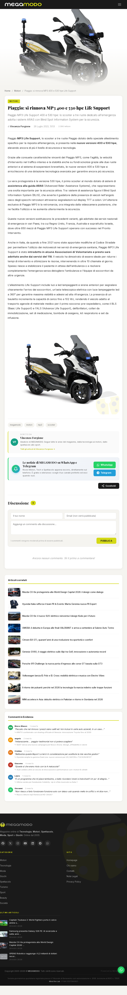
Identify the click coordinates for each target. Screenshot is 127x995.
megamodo (15, 425)
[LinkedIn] (33, 843)
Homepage (72, 860)
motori (29, 425)
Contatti (70, 871)
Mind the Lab (54, 981)
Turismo (4, 887)
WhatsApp (107, 464)
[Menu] (119, 4)
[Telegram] (40, 843)
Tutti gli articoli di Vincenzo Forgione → (37, 449)
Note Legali (72, 876)
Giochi (3, 876)
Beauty (3, 898)
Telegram (106, 472)
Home (7, 91)
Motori (17, 91)
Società (4, 903)
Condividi (111, 486)
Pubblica (106, 540)
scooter (51, 425)
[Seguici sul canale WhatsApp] (121, 969)
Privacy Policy (74, 881)
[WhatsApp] (47, 843)
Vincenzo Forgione (20, 126)
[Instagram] (18, 843)
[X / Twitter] (10, 843)
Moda (3, 871)
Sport (2, 892)
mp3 (40, 425)
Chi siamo (71, 865)
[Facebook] (3, 843)
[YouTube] (25, 843)
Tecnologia (5, 865)
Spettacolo (5, 881)
